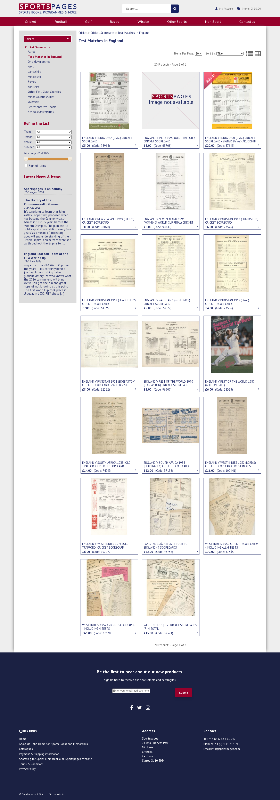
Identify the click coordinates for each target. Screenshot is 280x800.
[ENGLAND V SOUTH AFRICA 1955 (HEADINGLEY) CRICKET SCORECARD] (170, 425)
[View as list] (249, 53)
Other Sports (177, 21)
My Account (226, 8)
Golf (88, 21)
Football (61, 21)
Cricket (30, 21)
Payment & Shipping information (39, 754)
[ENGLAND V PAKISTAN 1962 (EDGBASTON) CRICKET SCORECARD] (232, 181)
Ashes (31, 51)
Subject (29, 147)
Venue (28, 142)
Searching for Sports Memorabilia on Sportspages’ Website (55, 759)
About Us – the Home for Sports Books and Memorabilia (54, 744)
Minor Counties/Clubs (41, 97)
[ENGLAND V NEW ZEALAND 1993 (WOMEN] (170, 181)
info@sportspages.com (225, 749)
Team (27, 132)
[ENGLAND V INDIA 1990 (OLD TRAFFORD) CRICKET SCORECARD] (170, 100)
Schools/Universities (41, 112)
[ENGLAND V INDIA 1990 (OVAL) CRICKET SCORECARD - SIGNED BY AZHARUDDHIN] (232, 100)
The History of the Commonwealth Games (41, 202)
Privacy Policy (27, 769)
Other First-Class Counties (44, 92)
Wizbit (60, 793)
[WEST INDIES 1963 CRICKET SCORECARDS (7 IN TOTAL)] (170, 587)
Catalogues (26, 749)
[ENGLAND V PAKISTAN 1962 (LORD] (170, 263)
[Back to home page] (47, 8)
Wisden (143, 21)
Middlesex (34, 77)
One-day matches (39, 62)
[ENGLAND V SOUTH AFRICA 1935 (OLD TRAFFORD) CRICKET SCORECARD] (109, 425)
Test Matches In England (45, 57)
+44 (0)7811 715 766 (226, 744)
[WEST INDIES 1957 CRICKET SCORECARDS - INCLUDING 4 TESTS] (109, 587)
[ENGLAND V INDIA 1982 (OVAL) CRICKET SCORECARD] (109, 100)
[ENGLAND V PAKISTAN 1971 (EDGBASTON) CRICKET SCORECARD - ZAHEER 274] (109, 344)
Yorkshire (34, 87)
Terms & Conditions (31, 764)
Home (22, 739)
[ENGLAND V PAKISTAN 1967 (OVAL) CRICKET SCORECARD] (232, 263)
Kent (31, 67)
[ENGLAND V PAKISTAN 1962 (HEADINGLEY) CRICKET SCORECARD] (109, 263)
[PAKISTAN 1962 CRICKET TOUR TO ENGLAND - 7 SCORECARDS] (170, 506)
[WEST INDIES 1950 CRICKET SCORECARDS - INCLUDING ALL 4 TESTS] (232, 506)
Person (28, 137)
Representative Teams (42, 107)
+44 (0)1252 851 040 (222, 739)
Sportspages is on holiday (43, 189)
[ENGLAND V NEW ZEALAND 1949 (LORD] (109, 181)
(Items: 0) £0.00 (251, 8)
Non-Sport (213, 21)
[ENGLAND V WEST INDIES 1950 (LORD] (232, 425)
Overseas (34, 102)
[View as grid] (258, 53)
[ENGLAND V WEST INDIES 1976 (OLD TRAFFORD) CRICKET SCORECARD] (109, 506)
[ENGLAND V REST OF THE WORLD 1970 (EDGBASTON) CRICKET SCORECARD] (170, 344)
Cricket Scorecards (37, 47)
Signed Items (37, 166)
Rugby (114, 21)
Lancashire (34, 72)
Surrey (32, 82)
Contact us (247, 21)
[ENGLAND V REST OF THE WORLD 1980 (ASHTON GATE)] (232, 344)
